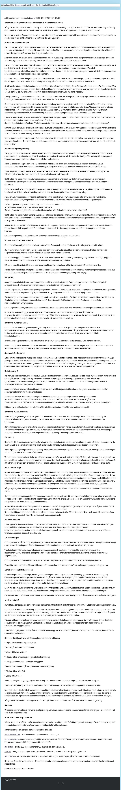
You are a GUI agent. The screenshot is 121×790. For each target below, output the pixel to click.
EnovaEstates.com (12, 735)
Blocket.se (8, 747)
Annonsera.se (10, 756)
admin (32, 18)
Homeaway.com (11, 739)
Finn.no (7, 752)
